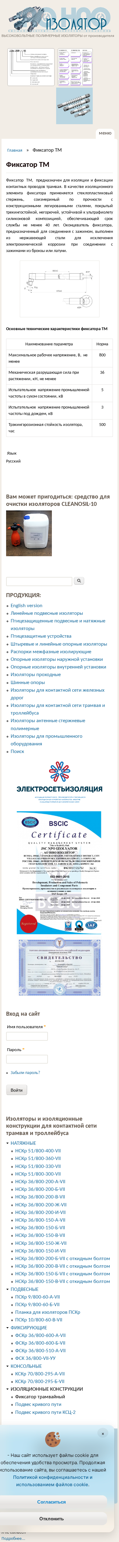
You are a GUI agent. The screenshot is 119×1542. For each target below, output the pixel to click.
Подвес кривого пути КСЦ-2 (45, 1412)
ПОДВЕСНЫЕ (24, 1289)
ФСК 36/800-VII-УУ (35, 1358)
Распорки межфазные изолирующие (51, 651)
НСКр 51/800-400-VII (38, 1151)
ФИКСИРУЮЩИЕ (29, 1328)
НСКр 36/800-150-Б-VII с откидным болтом (62, 1274)
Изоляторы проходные (36, 674)
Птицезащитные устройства (41, 636)
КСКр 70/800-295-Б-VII (39, 1381)
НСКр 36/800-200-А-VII (40, 1181)
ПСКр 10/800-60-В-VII (38, 1320)
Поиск (17, 751)
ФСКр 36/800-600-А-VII (40, 1335)
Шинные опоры (28, 682)
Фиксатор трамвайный (40, 1397)
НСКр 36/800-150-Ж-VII (41, 1243)
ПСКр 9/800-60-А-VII (37, 1297)
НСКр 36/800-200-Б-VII (40, 1189)
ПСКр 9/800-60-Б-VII (37, 1304)
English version (26, 605)
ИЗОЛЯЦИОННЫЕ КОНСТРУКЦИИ (47, 1389)
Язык (11, 453)
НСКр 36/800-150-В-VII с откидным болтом (62, 1281)
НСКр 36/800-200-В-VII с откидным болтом (62, 1266)
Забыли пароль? (25, 1073)
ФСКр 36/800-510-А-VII (40, 1350)
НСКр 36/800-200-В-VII (40, 1197)
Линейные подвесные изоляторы (47, 613)
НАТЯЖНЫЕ (23, 1143)
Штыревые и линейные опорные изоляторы (59, 644)
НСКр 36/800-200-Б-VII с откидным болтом (62, 1258)
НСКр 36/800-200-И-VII (40, 1212)
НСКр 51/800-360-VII (38, 1158)
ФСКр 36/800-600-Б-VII (40, 1343)
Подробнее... (13, 1539)
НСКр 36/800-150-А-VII (40, 1220)
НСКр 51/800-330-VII (38, 1166)
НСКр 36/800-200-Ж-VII (41, 1205)
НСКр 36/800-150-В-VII (40, 1235)
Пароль (16, 1049)
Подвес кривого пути (38, 1404)
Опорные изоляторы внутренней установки (58, 667)
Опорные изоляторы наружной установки (57, 659)
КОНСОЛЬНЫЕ (26, 1366)
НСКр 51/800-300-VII (38, 1174)
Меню (105, 133)
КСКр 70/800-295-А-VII (40, 1374)
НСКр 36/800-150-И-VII (40, 1251)
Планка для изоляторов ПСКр (47, 1312)
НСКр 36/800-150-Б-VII (40, 1227)
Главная (14, 150)
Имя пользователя (26, 1026)
